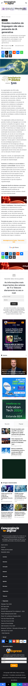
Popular (21, 424)
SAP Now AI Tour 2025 (7, 630)
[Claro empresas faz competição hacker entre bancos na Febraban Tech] (6, 441)
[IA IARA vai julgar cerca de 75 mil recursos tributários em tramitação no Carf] (21, 488)
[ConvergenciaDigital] (10, 3)
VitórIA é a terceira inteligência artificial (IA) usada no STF (20, 514)
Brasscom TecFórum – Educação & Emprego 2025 (13, 628)
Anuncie (3, 547)
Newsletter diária (5, 552)
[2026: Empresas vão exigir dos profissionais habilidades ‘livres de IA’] (7, 488)
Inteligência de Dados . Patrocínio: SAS (14, 241)
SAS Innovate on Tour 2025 (8, 625)
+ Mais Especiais (5, 633)
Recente (7, 424)
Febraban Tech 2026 (6, 604)
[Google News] (14, 247)
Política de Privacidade (7, 549)
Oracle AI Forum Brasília (7, 623)
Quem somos (4, 544)
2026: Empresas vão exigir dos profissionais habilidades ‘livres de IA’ (6, 496)
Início (4, 16)
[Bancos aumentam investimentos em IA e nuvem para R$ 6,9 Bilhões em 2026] (6, 451)
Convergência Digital (7, 45)
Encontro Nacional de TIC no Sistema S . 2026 (12, 611)
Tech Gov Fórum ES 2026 (7, 618)
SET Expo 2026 (5, 606)
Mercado (8, 16)
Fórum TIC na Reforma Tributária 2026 (11, 616)
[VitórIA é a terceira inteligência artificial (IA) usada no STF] (21, 507)
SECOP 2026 (4, 609)
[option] (14, 366)
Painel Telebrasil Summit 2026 (8, 613)
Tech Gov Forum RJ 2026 (7, 621)
